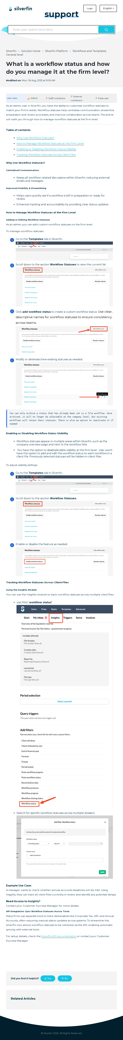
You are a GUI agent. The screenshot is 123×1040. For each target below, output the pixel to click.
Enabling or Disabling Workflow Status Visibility (46, 149)
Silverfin (11, 51)
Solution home (30, 51)
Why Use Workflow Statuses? (35, 137)
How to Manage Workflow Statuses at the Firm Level (50, 143)
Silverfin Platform (56, 51)
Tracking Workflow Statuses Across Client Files (46, 154)
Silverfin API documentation (58, 936)
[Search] (106, 29)
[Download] (55, 535)
